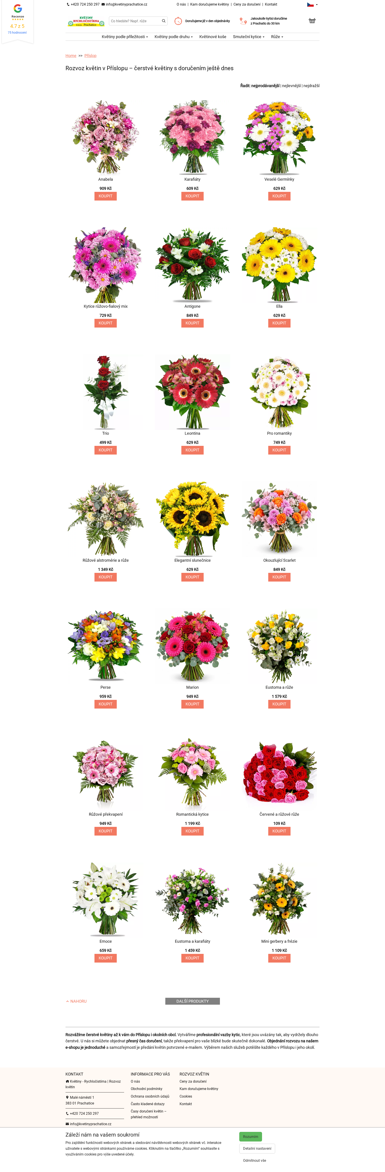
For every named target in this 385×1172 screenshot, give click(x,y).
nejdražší (311, 85)
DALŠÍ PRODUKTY (192, 1001)
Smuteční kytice (247, 36)
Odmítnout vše (254, 1160)
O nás (182, 4)
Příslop (90, 55)
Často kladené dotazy (148, 1104)
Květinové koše (212, 36)
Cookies (186, 1096)
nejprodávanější (265, 85)
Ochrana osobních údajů (150, 1096)
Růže (276, 36)
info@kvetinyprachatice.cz (126, 4)
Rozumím (250, 1137)
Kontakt (271, 4)
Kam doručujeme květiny (209, 4)
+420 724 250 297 (85, 4)
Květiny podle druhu (172, 36)
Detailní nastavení (257, 1148)
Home (71, 55)
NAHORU (78, 1001)
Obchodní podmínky (146, 1089)
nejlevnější (291, 85)
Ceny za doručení (246, 4)
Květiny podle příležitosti (124, 36)
